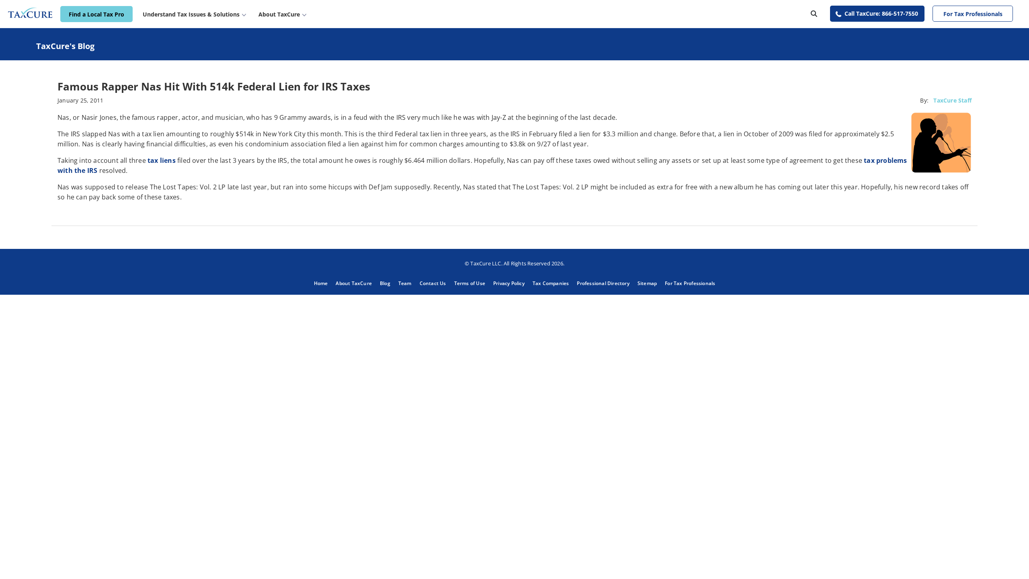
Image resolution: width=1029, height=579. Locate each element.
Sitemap (647, 283)
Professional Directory (603, 283)
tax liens (162, 160)
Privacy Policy (509, 283)
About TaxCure (354, 283)
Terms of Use (469, 283)
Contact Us (433, 283)
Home (321, 283)
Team (405, 283)
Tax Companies (551, 283)
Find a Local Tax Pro (96, 14)
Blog (385, 283)
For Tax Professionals (972, 14)
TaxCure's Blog (65, 46)
